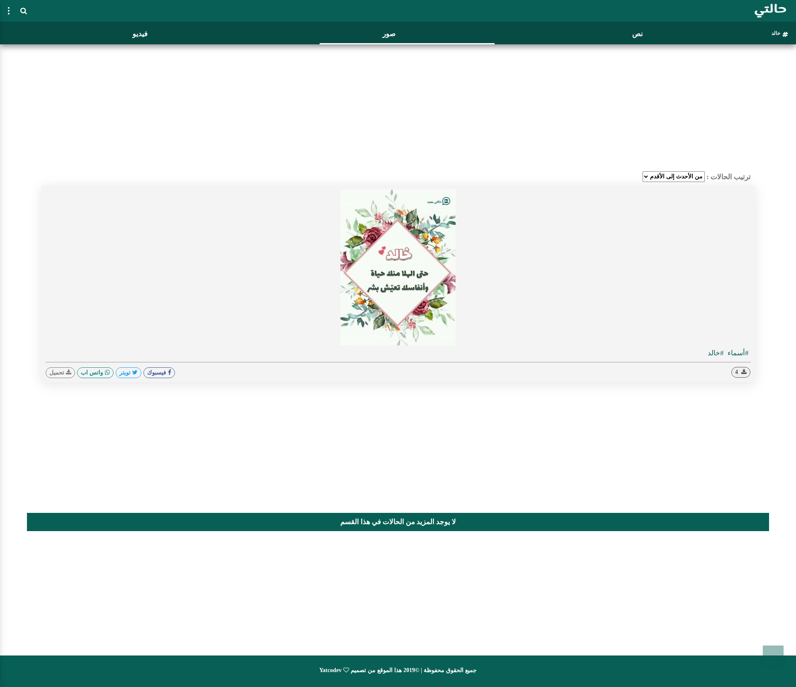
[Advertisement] (398, 106)
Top (773, 656)
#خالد (716, 353)
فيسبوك (157, 372)
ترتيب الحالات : (728, 177)
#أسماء (737, 353)
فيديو (140, 34)
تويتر (125, 372)
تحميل (57, 372)
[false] (8, 10)
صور (389, 34)
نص (637, 34)
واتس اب (93, 372)
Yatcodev (330, 670)
